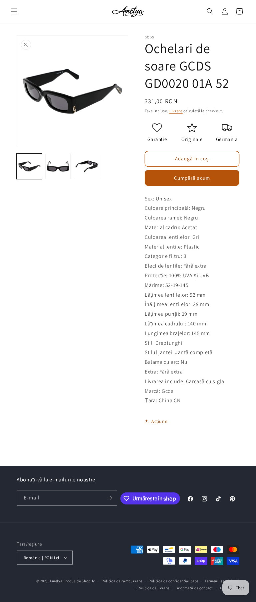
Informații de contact (194, 588)
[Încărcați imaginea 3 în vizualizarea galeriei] (86, 166)
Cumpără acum (192, 178)
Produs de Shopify (79, 581)
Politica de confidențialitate (173, 581)
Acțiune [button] (159, 421)
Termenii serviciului (222, 581)
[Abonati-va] (109, 498)
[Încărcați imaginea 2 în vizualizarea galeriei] (58, 166)
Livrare (176, 110)
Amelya (56, 581)
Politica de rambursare (122, 581)
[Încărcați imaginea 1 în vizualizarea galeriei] (29, 166)
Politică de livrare (153, 588)
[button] (14, 11)
